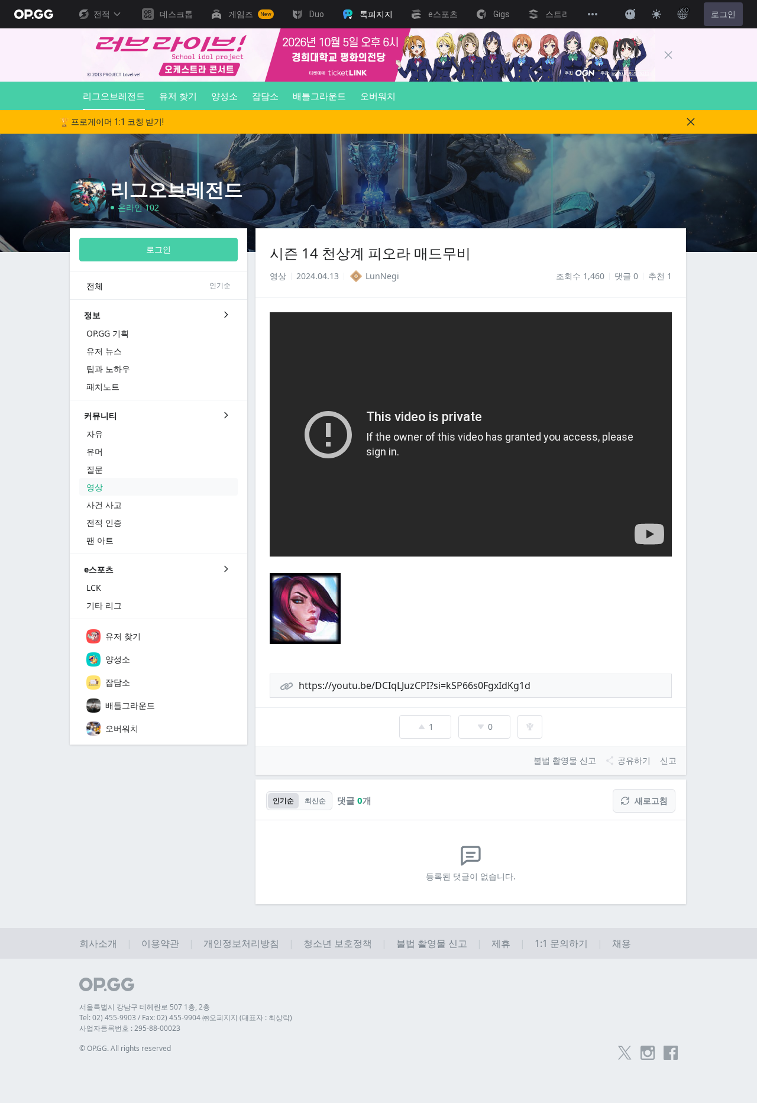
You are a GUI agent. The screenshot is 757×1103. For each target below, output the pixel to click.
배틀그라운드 (319, 96)
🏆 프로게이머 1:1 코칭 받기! (111, 122)
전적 (101, 14)
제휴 (500, 943)
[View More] (592, 14)
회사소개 (98, 943)
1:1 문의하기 (561, 943)
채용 (621, 943)
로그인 (723, 14)
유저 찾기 (178, 96)
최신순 (315, 800)
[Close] (668, 55)
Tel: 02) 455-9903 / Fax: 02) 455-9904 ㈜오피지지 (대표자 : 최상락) (185, 1018)
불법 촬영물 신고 (431, 943)
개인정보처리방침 (241, 943)
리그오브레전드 (114, 96)
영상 (278, 276)
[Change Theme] (656, 14)
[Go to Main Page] (33, 14)
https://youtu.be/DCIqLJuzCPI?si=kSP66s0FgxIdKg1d (414, 685)
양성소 (224, 96)
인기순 (283, 800)
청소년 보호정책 (337, 943)
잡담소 (265, 96)
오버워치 (378, 96)
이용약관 (160, 943)
